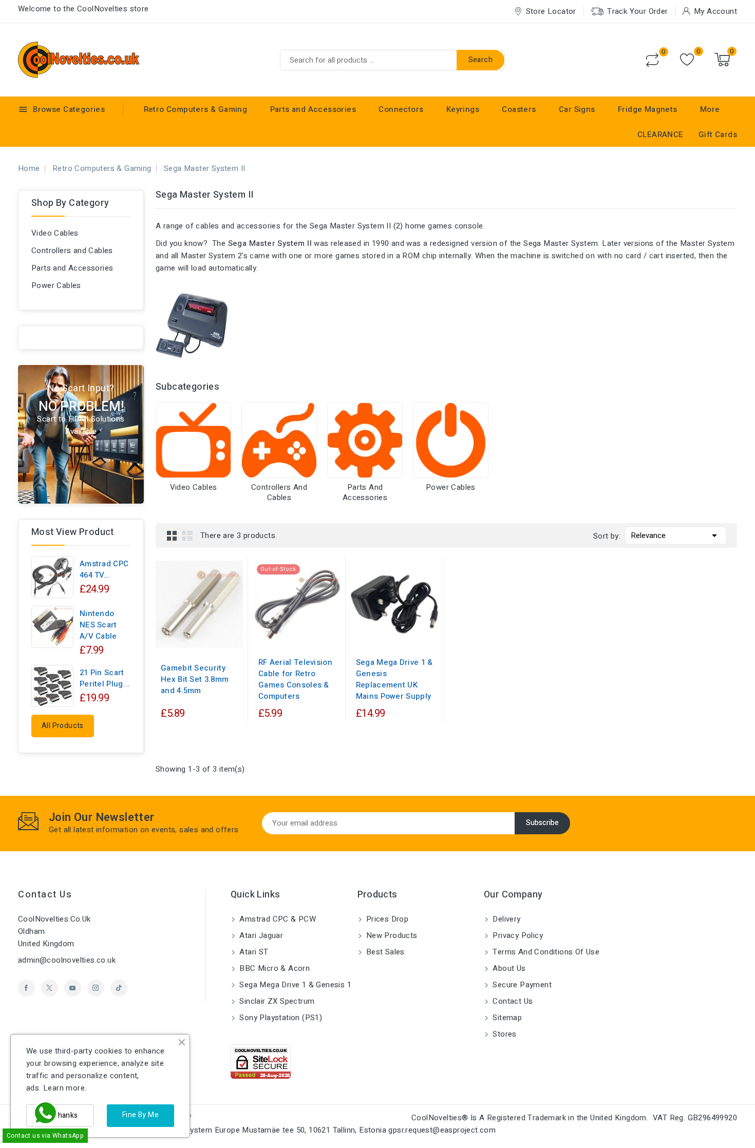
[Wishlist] (687, 60)
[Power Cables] (450, 440)
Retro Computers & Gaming (196, 109)
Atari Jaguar (260, 935)
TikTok (118, 988)
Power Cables (56, 285)
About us (508, 968)
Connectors (401, 109)
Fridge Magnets (647, 109)
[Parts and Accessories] (365, 440)
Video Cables (55, 233)
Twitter (49, 988)
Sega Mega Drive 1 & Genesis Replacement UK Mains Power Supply (394, 679)
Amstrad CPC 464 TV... (104, 569)
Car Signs (577, 109)
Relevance (676, 535)
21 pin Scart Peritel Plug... (105, 678)
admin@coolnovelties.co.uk (67, 960)
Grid (172, 535)
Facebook (26, 988)
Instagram (95, 988)
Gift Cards (718, 134)
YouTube (72, 988)
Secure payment (521, 984)
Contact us (45, 895)
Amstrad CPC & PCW (276, 919)
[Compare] (652, 60)
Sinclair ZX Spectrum (275, 1001)
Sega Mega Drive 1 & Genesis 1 (294, 984)
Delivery (505, 919)
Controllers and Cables (72, 250)
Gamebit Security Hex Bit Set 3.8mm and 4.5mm (195, 679)
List (187, 535)
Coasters (519, 109)
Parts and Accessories (313, 109)
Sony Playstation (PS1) (279, 1017)
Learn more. (64, 1088)
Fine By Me (140, 1114)
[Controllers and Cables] (279, 440)
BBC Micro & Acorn (273, 968)
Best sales (384, 952)
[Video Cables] (193, 440)
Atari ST (253, 952)
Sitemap (506, 1017)
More (710, 109)
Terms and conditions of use (544, 952)
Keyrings (462, 109)
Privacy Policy (516, 935)
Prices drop (386, 919)
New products (391, 935)
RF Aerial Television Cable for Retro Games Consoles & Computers (295, 679)
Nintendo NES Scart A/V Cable (98, 625)
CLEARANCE (660, 134)
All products (63, 725)
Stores (503, 1034)
